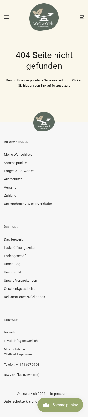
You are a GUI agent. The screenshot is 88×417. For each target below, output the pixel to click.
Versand (10, 187)
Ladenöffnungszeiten (20, 248)
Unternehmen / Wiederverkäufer (28, 204)
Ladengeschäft (15, 256)
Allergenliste (13, 179)
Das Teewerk (13, 239)
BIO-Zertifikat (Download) (21, 375)
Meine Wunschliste (18, 154)
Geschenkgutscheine (19, 289)
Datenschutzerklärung (20, 401)
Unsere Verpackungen (20, 280)
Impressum (58, 394)
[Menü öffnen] (11, 17)
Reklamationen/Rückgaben (24, 297)
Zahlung (10, 195)
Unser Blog (12, 264)
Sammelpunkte (15, 163)
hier (25, 85)
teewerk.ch (28, 394)
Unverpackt (12, 272)
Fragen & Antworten (19, 171)
